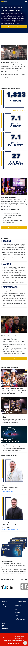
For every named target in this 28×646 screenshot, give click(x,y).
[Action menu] (25, 643)
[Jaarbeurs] (14, 643)
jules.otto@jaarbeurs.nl (7, 491)
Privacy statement (18, 638)
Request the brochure (7, 604)
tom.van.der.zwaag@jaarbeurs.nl (10, 529)
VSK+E (16, 615)
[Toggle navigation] (26, 2)
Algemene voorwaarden (19, 636)
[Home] (4, 2)
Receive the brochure (14, 26)
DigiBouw (17, 612)
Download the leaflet (14, 358)
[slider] (7, 59)
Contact (4, 606)
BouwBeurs (18, 605)
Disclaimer (18, 635)
